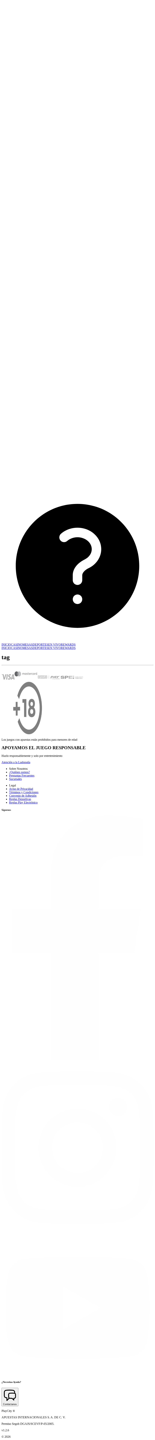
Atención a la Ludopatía (16, 762)
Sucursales (15, 779)
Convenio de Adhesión (22, 795)
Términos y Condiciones (23, 792)
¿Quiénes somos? (19, 772)
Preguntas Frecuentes (21, 775)
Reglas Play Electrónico (23, 802)
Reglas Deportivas (20, 799)
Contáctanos (10, 1404)
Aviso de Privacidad (21, 788)
